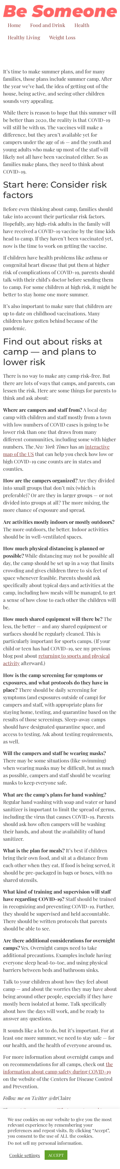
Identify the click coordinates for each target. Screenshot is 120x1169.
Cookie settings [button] (24, 1155)
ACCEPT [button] (56, 1155)
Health (81, 25)
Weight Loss (62, 37)
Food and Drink (47, 25)
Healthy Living (24, 37)
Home (14, 25)
